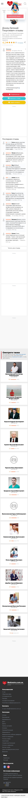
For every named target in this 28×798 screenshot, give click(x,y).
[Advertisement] (14, 121)
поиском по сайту (17, 357)
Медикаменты (6, 732)
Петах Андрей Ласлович (14, 560)
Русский (5, 760)
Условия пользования (8, 700)
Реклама (4, 698)
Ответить (10, 89)
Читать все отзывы (14, 248)
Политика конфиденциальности (11, 702)
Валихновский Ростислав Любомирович (14, 375)
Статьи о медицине (7, 745)
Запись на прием (7, 725)
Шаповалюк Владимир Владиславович (14, 399)
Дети (3, 721)
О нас (4, 692)
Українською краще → (15, 16)
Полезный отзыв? (13, 87)
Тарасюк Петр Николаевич (14, 468)
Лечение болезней (7, 730)
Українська (6, 758)
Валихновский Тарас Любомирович (14, 514)
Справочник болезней (8, 743)
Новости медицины (7, 736)
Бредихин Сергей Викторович (14, 491)
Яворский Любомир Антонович (14, 630)
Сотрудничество (7, 696)
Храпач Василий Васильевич (14, 445)
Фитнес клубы (6, 747)
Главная (4, 10)
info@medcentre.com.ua (13, 708)
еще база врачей (21, 354)
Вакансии (5, 751)
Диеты (4, 723)
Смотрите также (11, 353)
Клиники (4, 728)
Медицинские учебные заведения (11, 734)
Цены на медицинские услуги (10, 749)
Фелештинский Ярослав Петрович (14, 606)
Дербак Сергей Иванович (14, 583)
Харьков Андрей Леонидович (14, 422)
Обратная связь (6, 694)
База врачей (5, 717)
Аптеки (4, 715)
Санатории (5, 741)
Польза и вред (6, 738)
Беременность (6, 719)
